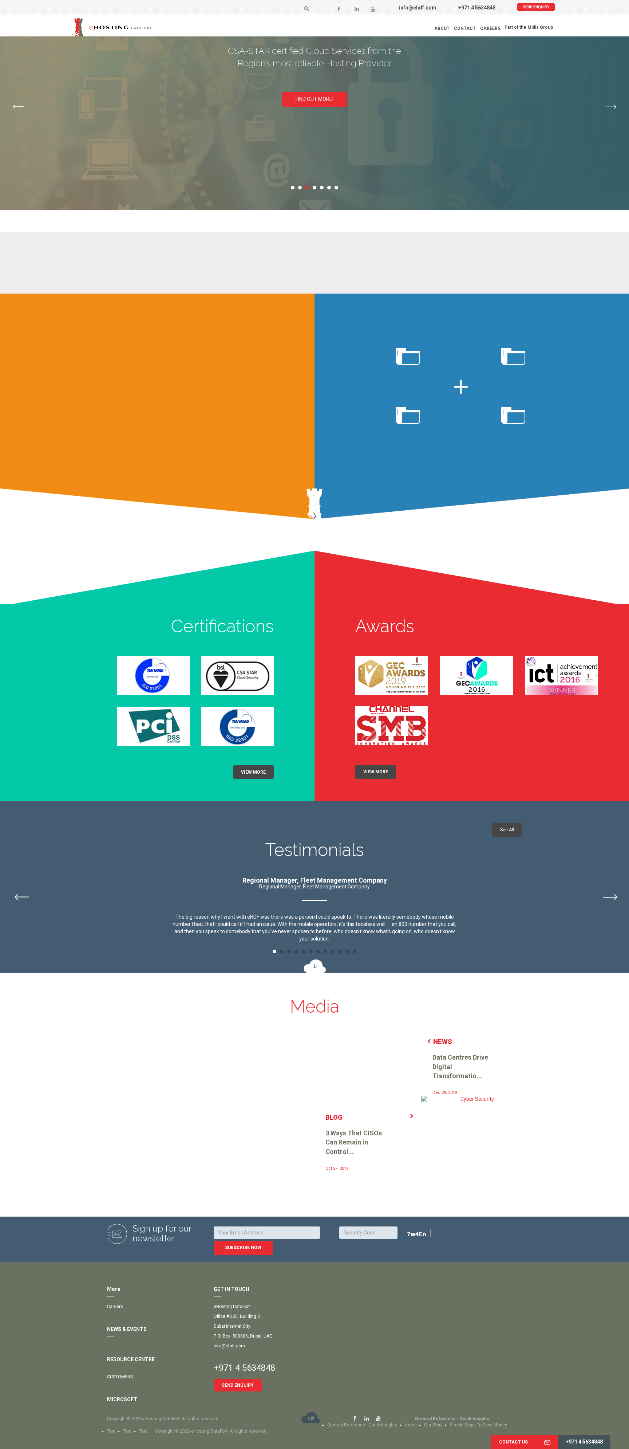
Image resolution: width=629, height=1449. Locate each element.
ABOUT (442, 28)
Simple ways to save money (478, 1425)
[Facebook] (339, 8)
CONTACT (465, 28)
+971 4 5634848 (476, 8)
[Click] (426, 1233)
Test (111, 1431)
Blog (334, 1117)
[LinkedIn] (356, 8)
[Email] (547, 1442)
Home (411, 1425)
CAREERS (490, 28)
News (442, 1041)
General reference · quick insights (452, 1418)
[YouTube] (372, 8)
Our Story (433, 1425)
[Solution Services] (315, 222)
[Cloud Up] (310, 1418)
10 (340, 951)
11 (347, 951)
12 (354, 951)
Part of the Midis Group (529, 27)
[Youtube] (378, 1418)
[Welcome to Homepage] (130, 27)
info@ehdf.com (417, 8)
